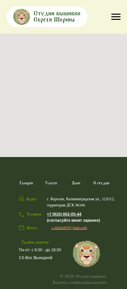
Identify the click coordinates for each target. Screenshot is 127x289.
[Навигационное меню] (115, 17)
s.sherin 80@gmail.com (69, 227)
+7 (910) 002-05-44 (64, 214)
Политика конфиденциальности (79, 282)
